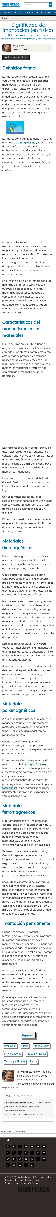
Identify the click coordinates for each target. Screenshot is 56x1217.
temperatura (9, 787)
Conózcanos (34, 1183)
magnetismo (27, 142)
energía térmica (34, 764)
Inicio (4, 18)
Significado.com (11, 4)
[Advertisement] (28, 206)
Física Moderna (12, 1053)
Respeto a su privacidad (15, 1183)
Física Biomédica (36, 1053)
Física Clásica (41, 1046)
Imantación (10, 1046)
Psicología (32, 12)
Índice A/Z (6, 12)
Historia (45, 12)
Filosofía (19, 12)
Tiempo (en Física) (14, 1061)
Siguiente (28, 1035)
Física (25, 1046)
